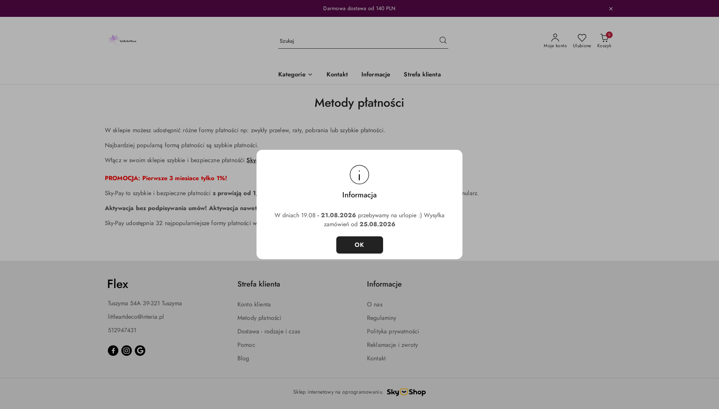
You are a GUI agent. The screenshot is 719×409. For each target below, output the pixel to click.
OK (360, 244)
